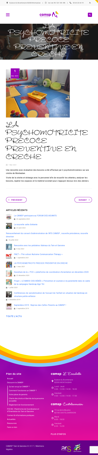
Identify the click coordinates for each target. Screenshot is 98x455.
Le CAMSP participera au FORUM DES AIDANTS (35, 216)
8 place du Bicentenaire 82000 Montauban (25, 3)
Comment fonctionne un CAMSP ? (23, 391)
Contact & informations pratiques (20, 415)
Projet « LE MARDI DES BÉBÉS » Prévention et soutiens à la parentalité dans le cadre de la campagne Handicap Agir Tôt (52, 282)
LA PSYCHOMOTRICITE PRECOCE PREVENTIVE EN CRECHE (41, 263)
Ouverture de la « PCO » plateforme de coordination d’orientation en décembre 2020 (51, 272)
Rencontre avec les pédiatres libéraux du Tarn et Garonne (39, 245)
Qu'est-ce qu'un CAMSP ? (19, 387)
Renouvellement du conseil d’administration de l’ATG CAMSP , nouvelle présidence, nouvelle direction (47, 235)
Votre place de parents (18, 394)
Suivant (83, 200)
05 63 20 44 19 (78, 3)
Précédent (16, 200)
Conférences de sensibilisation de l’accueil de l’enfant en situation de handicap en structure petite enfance (50, 294)
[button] (8, 14)
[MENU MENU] (7, 14)
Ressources (12, 423)
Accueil (10, 379)
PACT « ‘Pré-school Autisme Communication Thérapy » (38, 254)
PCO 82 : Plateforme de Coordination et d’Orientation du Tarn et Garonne (23, 410)
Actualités (11, 419)
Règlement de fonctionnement (21, 405)
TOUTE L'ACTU (14, 316)
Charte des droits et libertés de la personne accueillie (26, 400)
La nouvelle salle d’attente (26, 224)
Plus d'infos (59, 434)
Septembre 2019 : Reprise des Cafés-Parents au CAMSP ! (40, 305)
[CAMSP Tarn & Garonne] (49, 15)
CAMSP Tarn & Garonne (16, 446)
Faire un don (12, 427)
